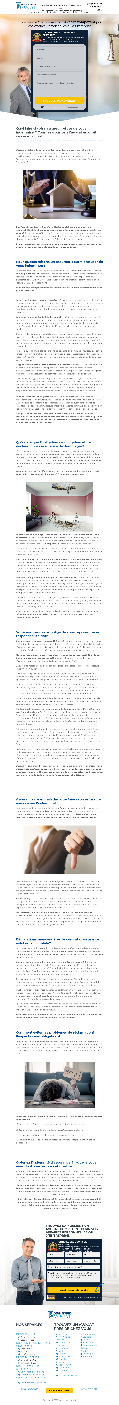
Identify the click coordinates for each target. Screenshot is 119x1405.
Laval (60, 1351)
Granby (86, 1351)
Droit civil (25, 140)
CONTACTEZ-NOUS (67, 1375)
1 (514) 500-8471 (94, 4)
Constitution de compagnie (33, 1375)
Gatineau (86, 1340)
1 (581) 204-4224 (96, 8)
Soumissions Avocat (67, 1400)
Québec (62, 1354)
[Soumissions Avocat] (26, 5)
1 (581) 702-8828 (29, 1389)
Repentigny (88, 1354)
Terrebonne (64, 1368)
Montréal (62, 1334)
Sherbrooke (88, 1356)
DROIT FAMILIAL (25, 1334)
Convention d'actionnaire (32, 1372)
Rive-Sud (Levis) (65, 1356)
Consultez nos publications (33, 1383)
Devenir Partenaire (81, 12)
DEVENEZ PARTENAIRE (59, 1390)
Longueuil (63, 1348)
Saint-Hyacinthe (66, 1365)
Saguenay (87, 1337)
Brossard (62, 1370)
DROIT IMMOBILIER (27, 1357)
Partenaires (52, 12)
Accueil (19, 140)
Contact (65, 12)
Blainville (62, 1359)
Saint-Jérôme (88, 1342)
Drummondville (90, 1334)
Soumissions (36, 12)
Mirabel (62, 1362)
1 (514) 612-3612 (89, 1389)
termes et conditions (94, 1297)
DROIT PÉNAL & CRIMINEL (31, 1377)
